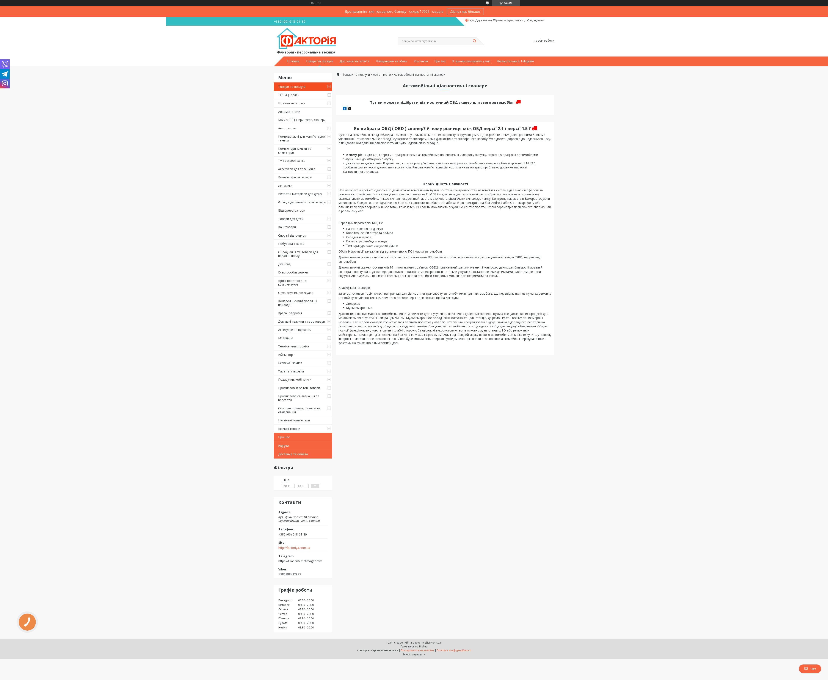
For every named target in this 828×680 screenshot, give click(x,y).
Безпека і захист (290, 363)
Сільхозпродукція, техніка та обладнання (299, 410)
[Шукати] (474, 41)
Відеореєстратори (291, 210)
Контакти (421, 61)
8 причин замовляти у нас (471, 61)
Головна (293, 61)
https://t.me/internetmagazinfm (300, 561)
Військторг (286, 355)
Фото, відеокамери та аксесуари (302, 202)
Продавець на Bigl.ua (414, 646)
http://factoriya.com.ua (294, 548)
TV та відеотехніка (291, 161)
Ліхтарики (285, 186)
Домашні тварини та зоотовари (301, 321)
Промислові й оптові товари (299, 388)
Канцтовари (287, 227)
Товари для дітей (290, 219)
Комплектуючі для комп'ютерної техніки (302, 138)
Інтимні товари (289, 429)
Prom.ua (435, 642)
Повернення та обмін (391, 61)
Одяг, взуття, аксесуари (295, 293)
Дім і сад (284, 264)
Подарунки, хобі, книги (294, 379)
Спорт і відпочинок (292, 235)
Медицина (285, 338)
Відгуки (283, 446)
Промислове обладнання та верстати (298, 398)
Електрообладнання (293, 272)
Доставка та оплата (354, 61)
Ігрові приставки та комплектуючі (292, 283)
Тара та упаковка (291, 371)
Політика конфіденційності (454, 650)
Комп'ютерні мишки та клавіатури (294, 150)
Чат (813, 669)
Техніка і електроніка (293, 346)
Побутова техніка (291, 244)
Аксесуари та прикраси (295, 330)
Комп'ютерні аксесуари (295, 177)
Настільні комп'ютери (294, 420)
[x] (349, 109)
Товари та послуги (319, 61)
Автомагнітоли (289, 112)
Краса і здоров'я (290, 313)
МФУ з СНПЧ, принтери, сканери (302, 120)
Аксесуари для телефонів (296, 169)
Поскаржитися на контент (417, 650)
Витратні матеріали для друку (300, 194)
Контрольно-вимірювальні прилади (297, 303)
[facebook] (345, 109)
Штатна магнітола (291, 103)
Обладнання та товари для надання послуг (298, 254)
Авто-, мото (287, 128)
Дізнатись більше (465, 11)
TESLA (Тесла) (288, 95)
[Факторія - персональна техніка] (307, 38)
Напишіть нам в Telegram (515, 61)
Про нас (440, 61)
